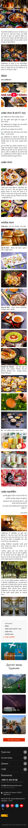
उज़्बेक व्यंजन (8, 632)
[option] (14, 651)
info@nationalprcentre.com (11, 785)
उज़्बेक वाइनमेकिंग (10, 637)
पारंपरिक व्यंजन (9, 634)
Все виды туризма (14, 740)
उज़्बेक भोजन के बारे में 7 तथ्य (13, 629)
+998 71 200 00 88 (9, 780)
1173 (10, 801)
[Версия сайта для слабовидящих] (24, 11)
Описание (8, 623)
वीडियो (7, 626)
